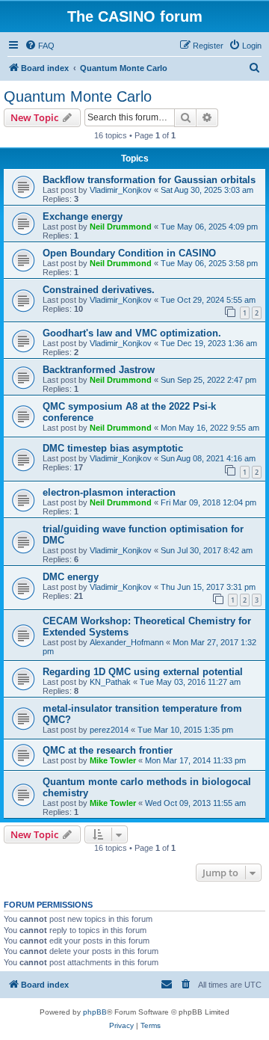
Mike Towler (113, 760)
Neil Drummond (121, 226)
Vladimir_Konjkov (121, 189)
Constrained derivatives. (99, 289)
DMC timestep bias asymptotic (113, 448)
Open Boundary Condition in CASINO (129, 253)
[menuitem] (40, 46)
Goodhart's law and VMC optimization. (132, 333)
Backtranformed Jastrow (99, 369)
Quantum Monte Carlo (78, 96)
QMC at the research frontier (108, 750)
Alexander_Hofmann (127, 642)
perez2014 (109, 729)
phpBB (95, 1012)
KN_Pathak (110, 681)
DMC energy (71, 576)
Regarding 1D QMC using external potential (143, 671)
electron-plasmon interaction (109, 492)
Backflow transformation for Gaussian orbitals (149, 179)
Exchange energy (83, 216)
